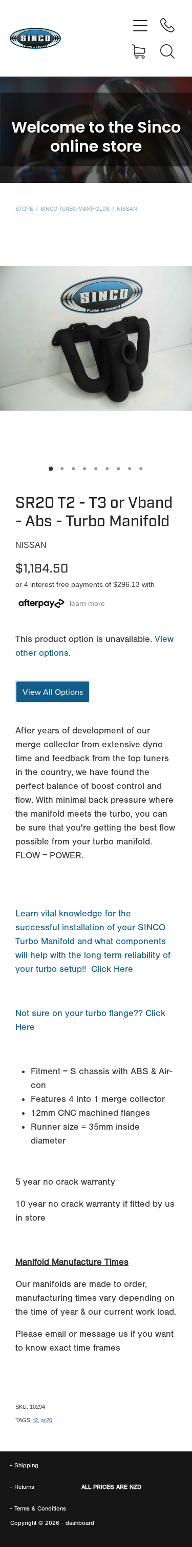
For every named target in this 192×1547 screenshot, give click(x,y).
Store (24, 209)
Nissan (127, 209)
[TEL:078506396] (167, 25)
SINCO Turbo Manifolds (75, 209)
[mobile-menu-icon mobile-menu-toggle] (140, 25)
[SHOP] (140, 51)
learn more (87, 603)
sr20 (46, 1420)
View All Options (53, 691)
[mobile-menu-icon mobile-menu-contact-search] (167, 51)
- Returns (22, 1486)
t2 (35, 1420)
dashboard (80, 1522)
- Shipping (24, 1465)
